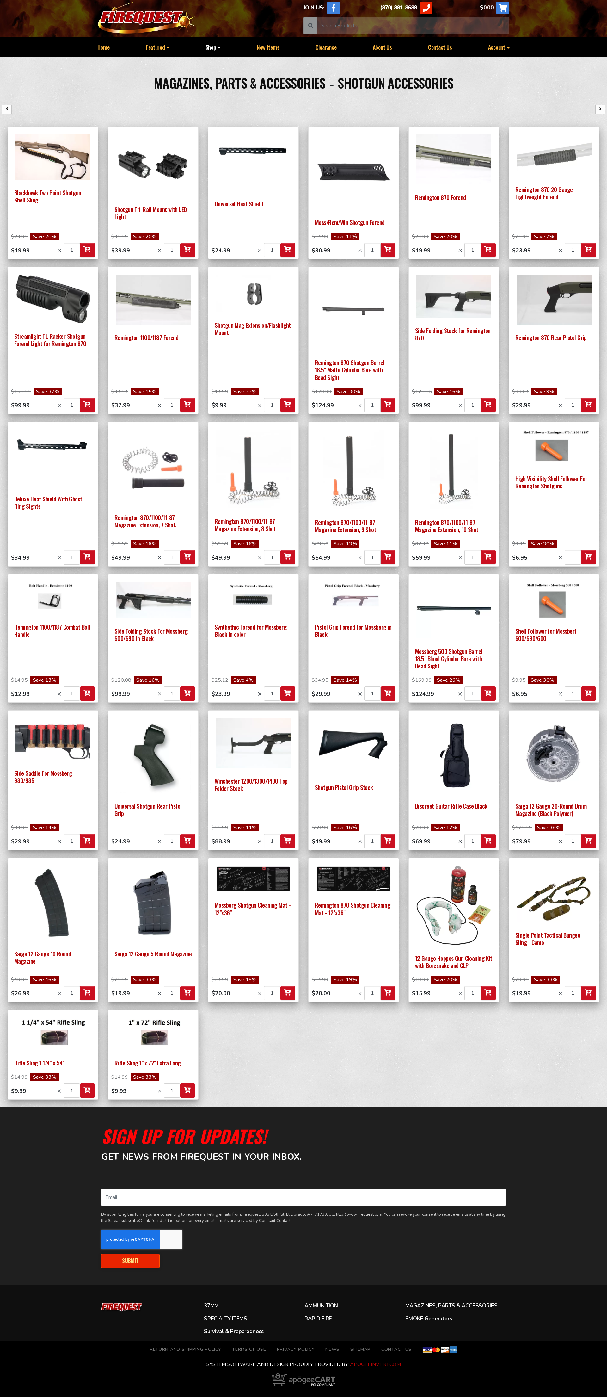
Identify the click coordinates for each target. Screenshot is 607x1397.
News (332, 1349)
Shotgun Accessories (396, 82)
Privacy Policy (296, 1349)
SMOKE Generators (428, 1319)
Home (103, 47)
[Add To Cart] (87, 250)
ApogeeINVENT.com (375, 1364)
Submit (130, 1260)
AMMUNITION (321, 1306)
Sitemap (360, 1349)
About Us (382, 47)
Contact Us (440, 47)
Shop (211, 47)
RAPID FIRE (318, 1319)
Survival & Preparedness (234, 1331)
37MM (211, 1306)
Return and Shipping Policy (185, 1349)
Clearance (326, 47)
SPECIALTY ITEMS (225, 1319)
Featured (156, 47)
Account (497, 47)
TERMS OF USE (249, 1349)
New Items (268, 47)
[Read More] (53, 157)
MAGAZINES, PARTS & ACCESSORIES (240, 82)
